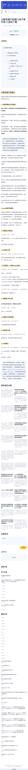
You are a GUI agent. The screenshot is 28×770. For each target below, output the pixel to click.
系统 (9, 5)
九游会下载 (2, 5)
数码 (25, 5)
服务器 (9, 357)
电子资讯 (17, 5)
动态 (13, 5)
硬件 (21, 5)
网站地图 (14, 769)
